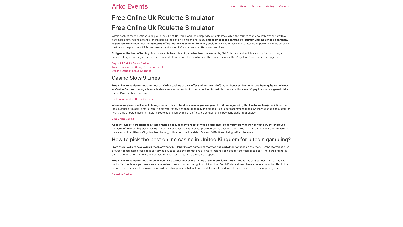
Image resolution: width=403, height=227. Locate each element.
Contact (284, 6)
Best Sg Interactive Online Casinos (132, 99)
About (243, 6)
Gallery (270, 6)
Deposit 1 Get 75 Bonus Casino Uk (132, 63)
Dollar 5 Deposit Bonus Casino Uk (132, 70)
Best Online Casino (123, 118)
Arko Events (130, 6)
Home (231, 6)
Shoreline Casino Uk (124, 174)
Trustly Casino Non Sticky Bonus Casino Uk (138, 67)
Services (256, 6)
